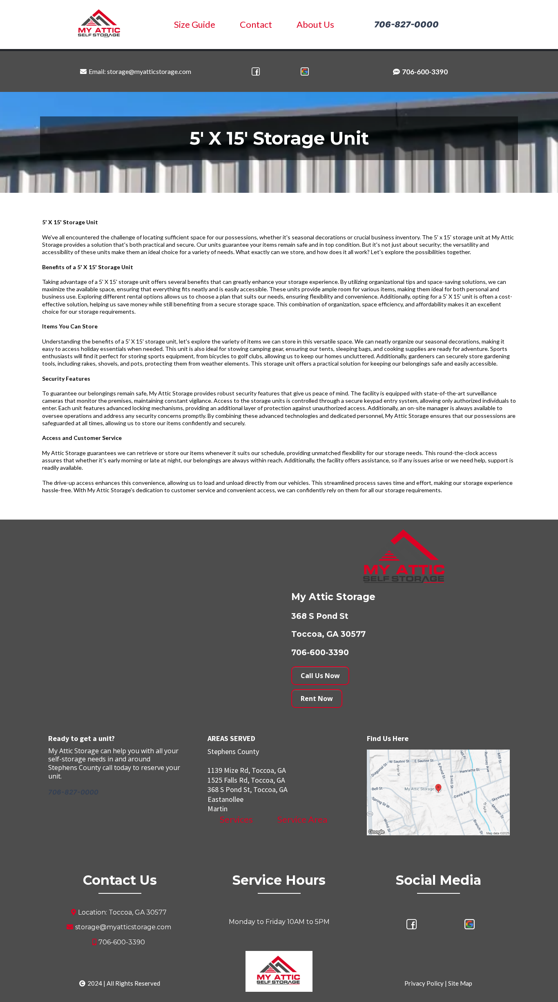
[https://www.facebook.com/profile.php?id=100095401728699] (256, 71)
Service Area (302, 819)
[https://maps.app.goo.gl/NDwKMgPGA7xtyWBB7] (304, 71)
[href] (438, 792)
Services (236, 819)
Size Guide (194, 24)
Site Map (460, 983)
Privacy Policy (424, 983)
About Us (315, 24)
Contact (256, 24)
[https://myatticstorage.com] (99, 23)
